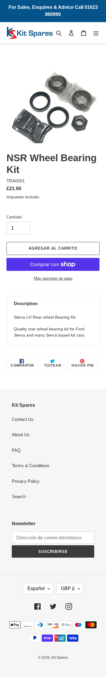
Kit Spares (60, 657)
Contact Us (23, 419)
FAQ (16, 450)
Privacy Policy (25, 481)
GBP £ (68, 588)
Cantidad (13, 217)
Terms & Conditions (30, 465)
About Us (21, 434)
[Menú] (96, 33)
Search (19, 496)
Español (36, 588)
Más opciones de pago (53, 278)
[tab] (53, 303)
